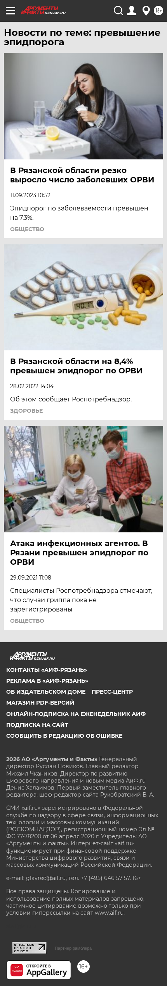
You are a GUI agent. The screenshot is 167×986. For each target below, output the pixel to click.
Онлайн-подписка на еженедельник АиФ (76, 713)
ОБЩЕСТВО (27, 229)
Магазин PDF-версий (40, 702)
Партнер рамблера (73, 948)
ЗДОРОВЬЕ (26, 410)
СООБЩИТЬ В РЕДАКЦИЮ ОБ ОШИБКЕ (64, 735)
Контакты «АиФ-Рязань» (46, 669)
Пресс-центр (112, 691)
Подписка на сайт (37, 724)
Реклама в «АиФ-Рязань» (47, 680)
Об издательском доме (45, 691)
